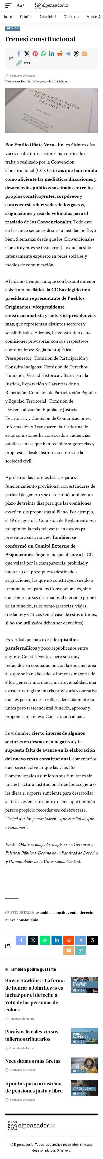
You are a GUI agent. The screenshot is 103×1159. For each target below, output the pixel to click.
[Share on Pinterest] (35, 54)
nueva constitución (21, 920)
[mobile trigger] (9, 5)
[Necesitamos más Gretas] (84, 1065)
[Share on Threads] (76, 54)
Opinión (12, 28)
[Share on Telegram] (68, 54)
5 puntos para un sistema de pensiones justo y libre (34, 1087)
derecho (87, 912)
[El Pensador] (51, 6)
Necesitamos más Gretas (32, 1060)
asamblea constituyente (56, 912)
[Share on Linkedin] (51, 54)
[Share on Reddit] (59, 54)
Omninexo (63, 1150)
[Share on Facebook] (18, 54)
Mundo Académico (80, 1035)
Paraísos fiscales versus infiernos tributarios (31, 1035)
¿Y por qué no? (83, 1088)
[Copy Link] (18, 63)
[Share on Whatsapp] (43, 54)
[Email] (84, 54)
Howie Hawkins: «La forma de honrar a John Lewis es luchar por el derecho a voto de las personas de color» (35, 995)
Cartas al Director (80, 984)
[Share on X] (27, 54)
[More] (27, 63)
